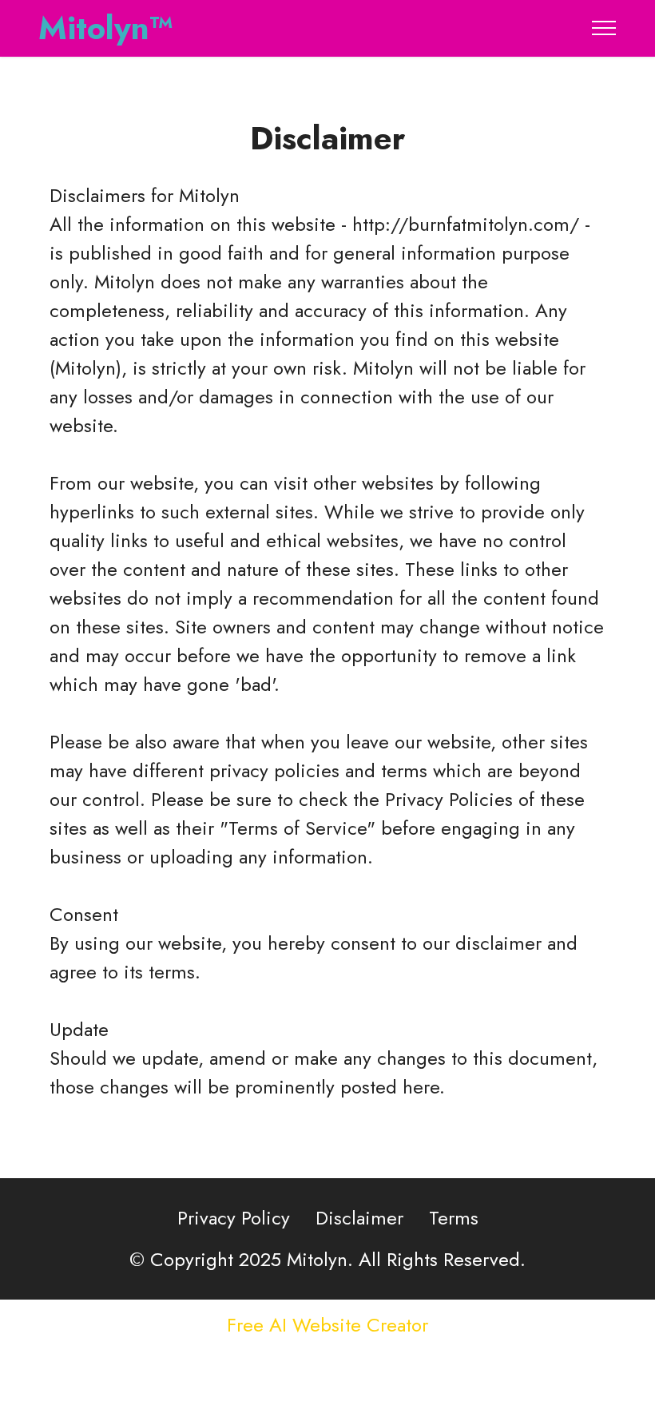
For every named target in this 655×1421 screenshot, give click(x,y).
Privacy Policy (233, 1218)
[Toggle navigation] (604, 28)
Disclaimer (359, 1218)
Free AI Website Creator (327, 1325)
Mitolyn (209, 195)
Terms (453, 1218)
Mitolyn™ (105, 28)
